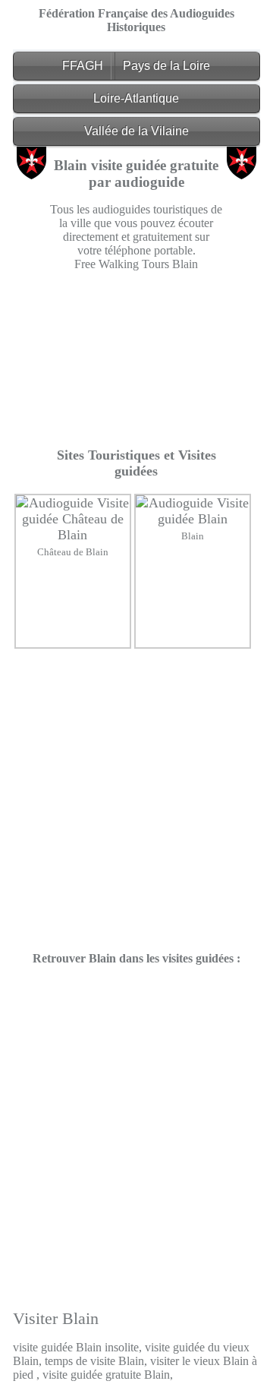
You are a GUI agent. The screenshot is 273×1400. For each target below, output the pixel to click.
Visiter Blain (56, 1318)
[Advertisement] (137, 359)
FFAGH (82, 65)
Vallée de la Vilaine (136, 131)
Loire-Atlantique (136, 98)
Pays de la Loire (166, 65)
